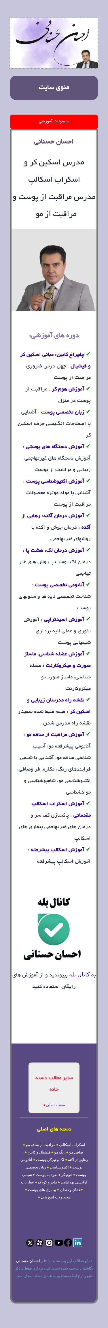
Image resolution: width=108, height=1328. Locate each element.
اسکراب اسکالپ (72, 1145)
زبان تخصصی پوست (62, 413)
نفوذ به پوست (47, 1175)
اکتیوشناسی (59, 1167)
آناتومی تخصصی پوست (59, 585)
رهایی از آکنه (78, 1160)
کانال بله (79, 974)
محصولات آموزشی (54, 121)
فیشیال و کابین (39, 1152)
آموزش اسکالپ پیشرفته (57, 850)
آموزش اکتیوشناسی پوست (54, 482)
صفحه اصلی (55, 1105)
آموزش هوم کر (68, 389)
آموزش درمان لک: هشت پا (55, 551)
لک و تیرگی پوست (50, 1160)
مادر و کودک (47, 1182)
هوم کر (66, 1175)
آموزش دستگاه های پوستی (55, 447)
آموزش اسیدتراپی (64, 620)
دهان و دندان (70, 1189)
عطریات (27, 1182)
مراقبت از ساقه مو (40, 1145)
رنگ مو (59, 1152)
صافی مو (76, 1152)
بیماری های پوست (42, 1189)
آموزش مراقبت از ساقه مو (55, 735)
